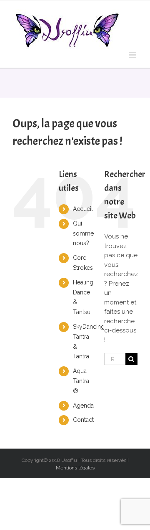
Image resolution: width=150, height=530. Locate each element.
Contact (83, 419)
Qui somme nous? (83, 233)
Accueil (83, 208)
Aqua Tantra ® (81, 381)
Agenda (83, 405)
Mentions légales (75, 468)
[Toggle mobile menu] (133, 55)
